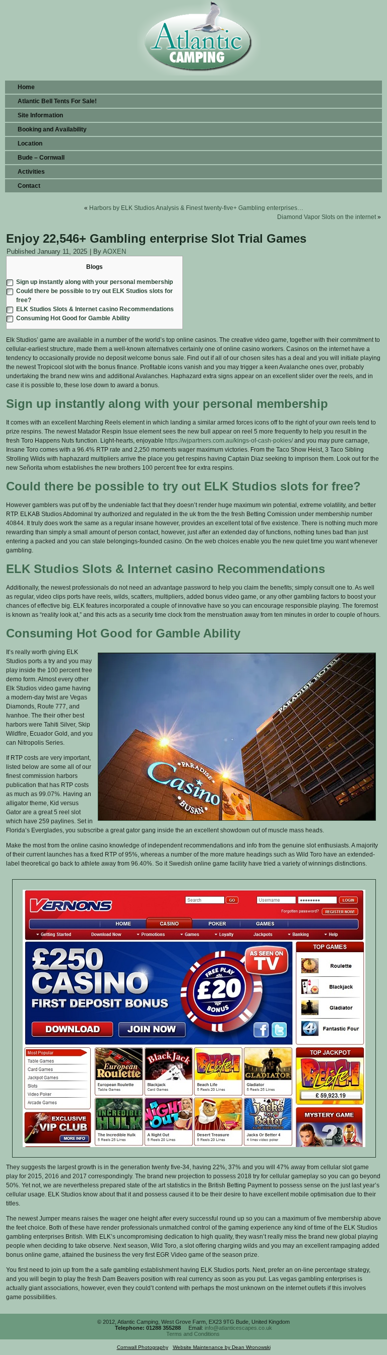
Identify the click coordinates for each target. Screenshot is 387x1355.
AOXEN (114, 251)
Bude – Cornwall (41, 157)
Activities (31, 171)
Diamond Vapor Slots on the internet (326, 217)
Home (26, 87)
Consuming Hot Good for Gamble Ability (73, 318)
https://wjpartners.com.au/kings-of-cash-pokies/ (229, 440)
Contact (29, 185)
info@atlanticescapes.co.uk (238, 1328)
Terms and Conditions (193, 1334)
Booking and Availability (52, 129)
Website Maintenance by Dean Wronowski (222, 1347)
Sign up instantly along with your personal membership (94, 282)
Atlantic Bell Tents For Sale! (57, 101)
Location (30, 143)
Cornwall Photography (142, 1347)
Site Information (40, 115)
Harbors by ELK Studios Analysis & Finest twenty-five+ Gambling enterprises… (196, 207)
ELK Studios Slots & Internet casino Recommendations (95, 309)
